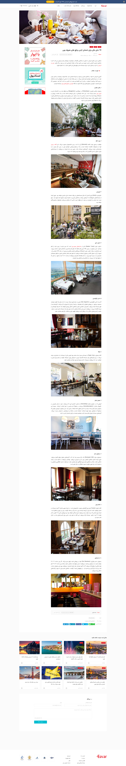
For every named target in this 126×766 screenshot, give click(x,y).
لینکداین (73, 624)
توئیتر (86, 624)
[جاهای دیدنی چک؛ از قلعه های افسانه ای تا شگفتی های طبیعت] (74, 672)
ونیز (37, 668)
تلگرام (67, 624)
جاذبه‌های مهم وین (76, 246)
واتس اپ (93, 624)
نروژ (37, 642)
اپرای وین (98, 93)
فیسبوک (79, 624)
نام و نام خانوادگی (89, 702)
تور (95, 6)
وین (91, 47)
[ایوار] (104, 6)
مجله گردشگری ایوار (81, 763)
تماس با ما (83, 756)
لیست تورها (51, 1)
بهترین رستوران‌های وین (67, 83)
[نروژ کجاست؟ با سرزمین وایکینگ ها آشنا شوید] (29, 647)
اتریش (95, 47)
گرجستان (103, 642)
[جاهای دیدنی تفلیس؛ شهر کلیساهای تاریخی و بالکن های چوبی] (96, 672)
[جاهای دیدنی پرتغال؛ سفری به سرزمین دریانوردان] (52, 647)
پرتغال (59, 642)
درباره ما (83, 758)
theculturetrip (91, 618)
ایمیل (61, 702)
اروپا (99, 47)
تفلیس (104, 668)
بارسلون (81, 642)
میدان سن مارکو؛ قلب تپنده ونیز (31, 682)
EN (37, 6)
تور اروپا (68, 756)
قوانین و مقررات (82, 760)
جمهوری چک (80, 668)
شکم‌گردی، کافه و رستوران (89, 621)
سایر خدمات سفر (68, 6)
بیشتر (59, 6)
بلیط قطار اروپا (76, 6)
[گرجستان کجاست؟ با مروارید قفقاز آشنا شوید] (96, 647)
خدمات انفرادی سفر (66, 763)
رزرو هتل (83, 6)
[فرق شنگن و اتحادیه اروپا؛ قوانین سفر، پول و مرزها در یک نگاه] (52, 672)
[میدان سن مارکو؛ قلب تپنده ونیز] (29, 672)
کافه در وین (54, 144)
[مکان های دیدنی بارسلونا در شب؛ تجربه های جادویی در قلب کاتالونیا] (74, 647)
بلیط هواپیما (89, 6)
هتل (69, 760)
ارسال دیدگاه (40, 722)
